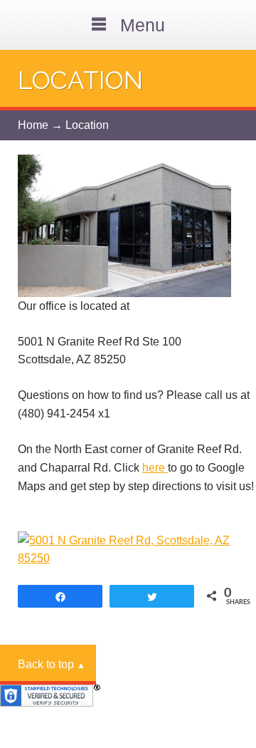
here (155, 468)
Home (33, 125)
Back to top (51, 664)
